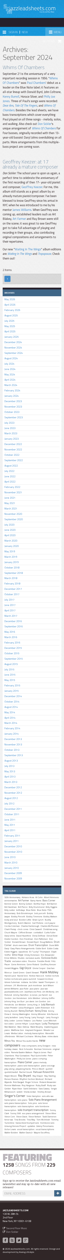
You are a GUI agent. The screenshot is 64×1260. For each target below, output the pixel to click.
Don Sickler (44, 123)
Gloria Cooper (39, 968)
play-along (9, 1069)
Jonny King (32, 1004)
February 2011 (12, 835)
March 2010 (10, 862)
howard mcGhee (45, 979)
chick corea (22, 929)
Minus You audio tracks (27, 1041)
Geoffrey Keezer (32, 187)
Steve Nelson (34, 1116)
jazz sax (44, 988)
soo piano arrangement (33, 1113)
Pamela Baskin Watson (21, 1052)
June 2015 (9, 674)
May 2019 (9, 551)
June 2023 (9, 428)
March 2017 (10, 616)
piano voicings (48, 1065)
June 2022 (9, 476)
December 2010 (13, 846)
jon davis (30, 1001)
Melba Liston (17, 1033)
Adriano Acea (28, 897)
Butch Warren (24, 923)
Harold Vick (22, 975)
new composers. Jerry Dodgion (36, 1045)
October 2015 (11, 653)
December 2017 (13, 589)
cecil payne (49, 923)
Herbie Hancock (36, 975)
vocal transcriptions (45, 1129)
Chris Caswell (36, 929)
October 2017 (11, 594)
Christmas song (50, 929)
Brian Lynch (38, 919)
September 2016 (13, 626)
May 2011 (9, 825)
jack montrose (35, 985)
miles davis (52, 1036)
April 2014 (9, 718)
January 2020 (11, 546)
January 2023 (11, 439)
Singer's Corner (14, 1095)
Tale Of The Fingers (26, 105)
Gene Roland (33, 964)
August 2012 (11, 798)
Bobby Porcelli (18, 916)
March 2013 (10, 782)
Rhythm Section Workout (32, 1079)
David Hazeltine (23, 935)
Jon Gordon (40, 1001)
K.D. (53, 1007)
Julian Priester (10, 1007)
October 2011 (11, 814)
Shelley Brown (44, 1091)
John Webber (34, 998)
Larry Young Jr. (38, 1017)
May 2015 (9, 680)
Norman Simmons (42, 1049)
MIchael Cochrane (24, 1036)
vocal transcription (25, 1129)
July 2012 (9, 803)
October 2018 (11, 567)
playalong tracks (23, 1069)
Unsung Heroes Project (15, 1126)
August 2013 (11, 760)
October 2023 (11, 412)
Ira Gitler (33, 982)
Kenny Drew (41, 1011)
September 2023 (13, 417)
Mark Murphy (36, 1027)
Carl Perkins (37, 923)
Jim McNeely (48, 991)
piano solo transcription (29, 1065)
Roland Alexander (47, 1082)
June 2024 (9, 369)
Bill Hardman (10, 907)
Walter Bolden (11, 1132)
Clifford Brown (25, 932)
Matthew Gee (17, 1030)
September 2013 (13, 755)
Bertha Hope (40, 903)
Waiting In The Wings (28, 249)
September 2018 (13, 573)
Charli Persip (10, 929)
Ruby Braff (41, 1085)
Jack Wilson (48, 985)
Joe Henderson (20, 998)
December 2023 (13, 401)
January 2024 (11, 396)
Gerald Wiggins (11, 968)
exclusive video (19, 961)
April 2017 (9, 610)
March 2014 (10, 723)
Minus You (9, 1041)
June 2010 (9, 857)
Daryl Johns (9, 935)
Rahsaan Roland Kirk (43, 1072)
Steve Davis (21, 1116)
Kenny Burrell (11, 96)
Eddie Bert (41, 948)
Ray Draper (38, 1076)
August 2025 (11, 315)
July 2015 (9, 669)
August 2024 (11, 358)
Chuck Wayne (10, 932)
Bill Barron (52, 903)
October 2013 (11, 750)
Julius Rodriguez (26, 1007)
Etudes (21, 958)
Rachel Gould (25, 1072)
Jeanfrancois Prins (33, 991)
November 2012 (13, 793)
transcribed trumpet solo (27, 1123)
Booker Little (25, 919)
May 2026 (9, 299)
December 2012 (13, 787)
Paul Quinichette (39, 1055)
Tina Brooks (19, 1119)
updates (31, 1126)
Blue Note (31, 910)
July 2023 (9, 423)
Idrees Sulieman (12, 982)
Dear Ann (8, 105)
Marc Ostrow (23, 1027)
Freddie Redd (43, 961)
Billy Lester (9, 910)
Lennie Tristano (23, 1020)
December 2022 (13, 444)
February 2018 (12, 583)
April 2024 (9, 379)
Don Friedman (26, 939)
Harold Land (10, 975)
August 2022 (11, 465)
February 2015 (12, 685)
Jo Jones (33, 995)
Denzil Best (52, 935)
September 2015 (13, 659)
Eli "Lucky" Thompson (39, 951)
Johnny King (10, 1001)
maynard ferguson (33, 1030)
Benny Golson (25, 903)
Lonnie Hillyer (21, 1023)
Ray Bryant (24, 1075)
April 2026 (9, 304)
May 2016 (9, 632)
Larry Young (24, 1017)
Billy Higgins (51, 907)
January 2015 (11, 691)
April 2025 (9, 331)
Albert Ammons (51, 897)
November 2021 (13, 492)
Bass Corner (48, 900)
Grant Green (19, 972)
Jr (39, 1004)
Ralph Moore (10, 1076)
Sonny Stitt (15, 1113)
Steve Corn (9, 1116)
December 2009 (13, 873)
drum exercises (20, 945)
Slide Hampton (33, 1096)
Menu (56, 33)
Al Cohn (39, 897)
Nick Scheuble (26, 1049)
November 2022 (13, 449)
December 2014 (13, 696)
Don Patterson (41, 939)
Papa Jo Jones (40, 1052)
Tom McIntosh (43, 1119)
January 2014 (11, 734)
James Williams (21, 209)
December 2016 (13, 621)
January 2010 (11, 868)
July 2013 (9, 766)
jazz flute (24, 988)
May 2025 (9, 326)
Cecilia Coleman (12, 926)
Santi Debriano (30, 1088)
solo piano (22, 1100)
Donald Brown (19, 942)
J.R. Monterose (20, 985)
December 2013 (13, 739)
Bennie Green (11, 903)
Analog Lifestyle (26, 1252)
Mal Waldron (10, 1027)
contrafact (38, 932)
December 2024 (13, 342)
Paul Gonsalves (22, 1055)
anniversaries (10, 900)
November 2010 (13, 852)
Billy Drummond (36, 907)
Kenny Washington (21, 1014)
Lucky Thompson (50, 1023)
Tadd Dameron (49, 1116)
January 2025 (11, 337)
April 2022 (9, 481)
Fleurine (32, 961)
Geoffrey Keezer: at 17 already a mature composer (30, 164)
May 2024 (9, 374)
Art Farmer (19, 218)
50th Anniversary (12, 897)
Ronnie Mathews (12, 1085)
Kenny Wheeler (38, 1014)
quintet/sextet (11, 1072)
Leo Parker (37, 1020)
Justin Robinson (42, 1007)
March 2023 (10, 433)
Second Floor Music (16, 1228)
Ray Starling (49, 1076)
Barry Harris (35, 900)
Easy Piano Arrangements (22, 948)
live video (9, 1023)
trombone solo (47, 1123)
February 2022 (12, 487)
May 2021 (9, 503)
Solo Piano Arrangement (43, 1099)
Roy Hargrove (28, 1085)
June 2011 (9, 819)
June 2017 (9, 605)
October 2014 (11, 701)
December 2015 (13, 648)
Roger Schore (31, 1082)
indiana (24, 982)
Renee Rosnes (11, 1079)
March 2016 (10, 637)
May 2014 (9, 712)
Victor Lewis (10, 1129)
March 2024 (10, 385)
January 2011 (11, 841)
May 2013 (9, 771)
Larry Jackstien (11, 1017)
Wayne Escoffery (42, 1132)
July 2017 (9, 599)
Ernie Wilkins (10, 958)
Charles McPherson (50, 926)
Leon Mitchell (49, 1020)
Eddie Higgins (10, 951)
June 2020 (9, 530)
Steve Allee (50, 1113)
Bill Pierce (23, 907)
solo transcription (26, 1106)
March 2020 (10, 540)
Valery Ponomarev (45, 1126)
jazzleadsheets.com (13, 991)
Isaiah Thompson (47, 982)
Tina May (31, 1119)
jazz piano (34, 988)
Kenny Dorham (26, 1011)
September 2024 (13, 353)
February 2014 (12, 728)
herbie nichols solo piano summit (20, 979)
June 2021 (9, 498)
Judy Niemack (48, 1004)
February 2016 (12, 642)
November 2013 (13, 744)
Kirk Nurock (52, 1014)
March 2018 (10, 578)
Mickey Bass (40, 1036)
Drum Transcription (38, 945)
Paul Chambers (36, 82)
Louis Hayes (35, 1023)
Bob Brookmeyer (25, 913)
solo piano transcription (15, 1103)
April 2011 (9, 830)
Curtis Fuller (49, 932)
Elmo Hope (17, 955)
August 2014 (11, 707)
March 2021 (10, 508)
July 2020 (9, 524)
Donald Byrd (33, 942)
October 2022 (11, 455)
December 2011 (13, 809)
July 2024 (9, 364)
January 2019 (11, 562)
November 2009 (13, 878)
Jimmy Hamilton (21, 995)
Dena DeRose (38, 935)
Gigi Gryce (25, 968)
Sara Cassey (44, 1088)
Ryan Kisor (17, 1088)
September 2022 (13, 460)
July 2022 (9, 471)
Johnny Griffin (48, 998)
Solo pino (32, 1103)
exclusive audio (33, 958)
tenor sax (8, 1119)
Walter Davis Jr (26, 1132)
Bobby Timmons (34, 916)
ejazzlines (23, 951)
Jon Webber (20, 1004)
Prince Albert (38, 1069)
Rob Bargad (18, 1082)
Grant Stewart (32, 972)
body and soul (11, 919)
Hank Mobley (49, 972)
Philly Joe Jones (24, 1058)
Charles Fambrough (30, 926)
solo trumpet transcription (33, 1110)
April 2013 (9, 776)
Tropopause (44, 253)
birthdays (20, 910)
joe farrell (43, 995)
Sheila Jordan (30, 1091)
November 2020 (13, 514)
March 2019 (10, 557)
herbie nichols (52, 975)
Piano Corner (25, 1062)
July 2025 (9, 321)
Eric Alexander (47, 955)
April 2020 (9, 535)
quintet (49, 1069)
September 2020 (13, 519)
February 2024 (12, 390)
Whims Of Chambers (23, 67)
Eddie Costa (52, 948)
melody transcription (34, 1033)
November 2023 (13, 406)
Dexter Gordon (11, 939)
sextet (19, 1091)
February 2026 (12, 310)
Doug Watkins (46, 942)
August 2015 (11, 664)
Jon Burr (21, 1001)
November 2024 (13, 347)
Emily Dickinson (32, 955)
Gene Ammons (18, 964)
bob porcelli (40, 913)
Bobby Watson (50, 916)
